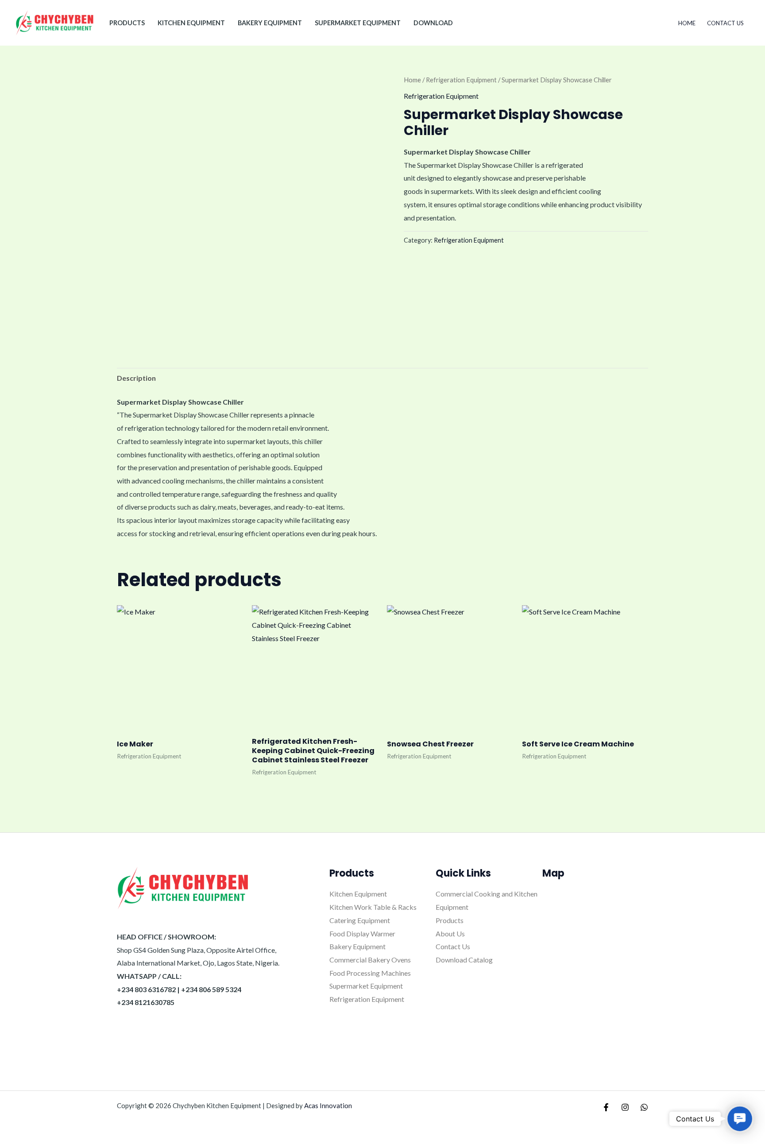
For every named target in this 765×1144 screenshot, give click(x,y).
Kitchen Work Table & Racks (373, 907)
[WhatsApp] (644, 1107)
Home (412, 80)
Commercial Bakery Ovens (370, 959)
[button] (739, 1118)
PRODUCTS (127, 23)
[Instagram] (625, 1107)
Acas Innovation (328, 1105)
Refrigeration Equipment (461, 80)
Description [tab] (136, 378)
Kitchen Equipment (191, 23)
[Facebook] (606, 1107)
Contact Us (725, 23)
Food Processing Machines (370, 973)
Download (433, 23)
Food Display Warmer (362, 933)
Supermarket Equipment (358, 23)
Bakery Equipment (270, 23)
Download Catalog (464, 959)
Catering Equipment (359, 920)
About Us (450, 933)
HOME (686, 23)
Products (450, 920)
